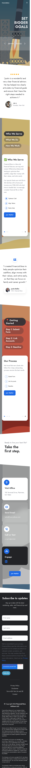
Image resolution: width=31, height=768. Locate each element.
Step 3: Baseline (9, 416)
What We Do (12, 139)
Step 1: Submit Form (13, 331)
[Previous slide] (5, 44)
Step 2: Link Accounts (7, 416)
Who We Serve (4, 231)
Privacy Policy (14, 686)
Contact (14, 694)
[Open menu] (27, 3)
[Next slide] (25, 44)
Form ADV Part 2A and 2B (15, 691)
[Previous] (22, 231)
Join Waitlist (9, 215)
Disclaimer (14, 688)
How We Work (7, 231)
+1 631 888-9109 (10, 539)
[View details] (6, 482)
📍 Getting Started (4, 416)
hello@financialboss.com (12, 517)
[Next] (25, 231)
